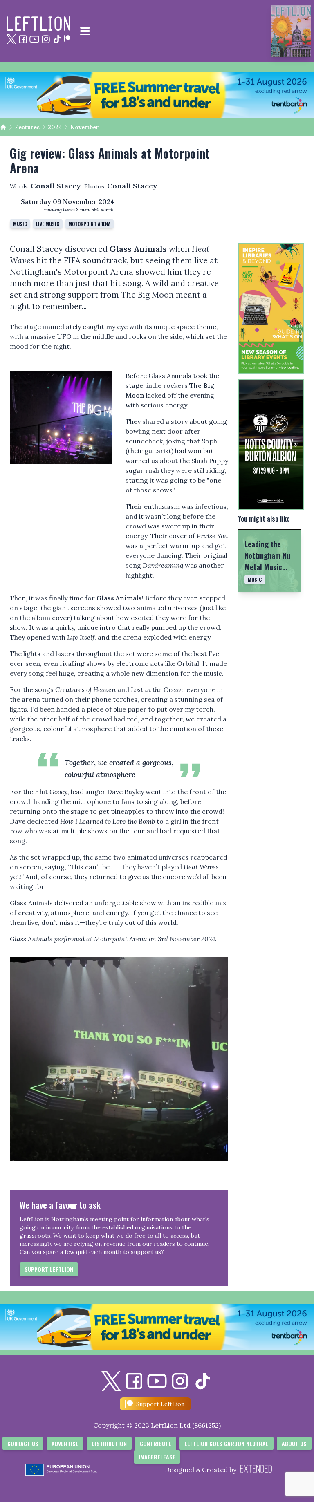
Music (255, 579)
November (84, 127)
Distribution (109, 1443)
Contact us (22, 1443)
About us (294, 1443)
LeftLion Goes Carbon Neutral (226, 1443)
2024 (55, 127)
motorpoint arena (89, 223)
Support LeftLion (49, 1269)
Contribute (155, 1443)
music (20, 223)
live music (47, 223)
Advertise (65, 1443)
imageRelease (157, 1457)
